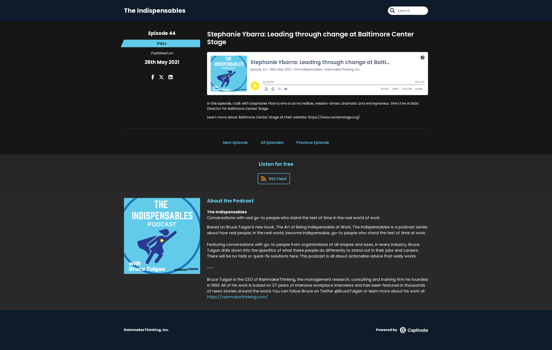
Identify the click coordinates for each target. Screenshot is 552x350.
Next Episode (235, 142)
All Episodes (272, 142)
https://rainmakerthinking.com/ (237, 297)
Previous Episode (312, 142)
